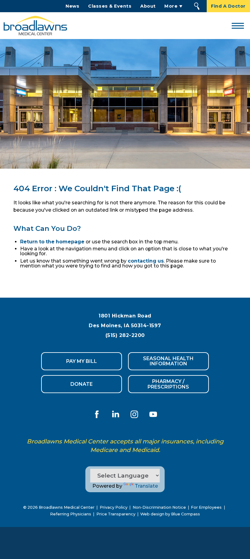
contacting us (146, 261)
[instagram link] (134, 414)
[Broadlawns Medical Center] (33, 25)
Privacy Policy (113, 507)
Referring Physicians (70, 514)
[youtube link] (153, 414)
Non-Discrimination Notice (159, 507)
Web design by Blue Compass (170, 514)
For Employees (206, 507)
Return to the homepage (52, 242)
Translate (146, 486)
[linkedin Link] (115, 414)
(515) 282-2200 (125, 335)
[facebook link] (96, 414)
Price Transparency (115, 514)
